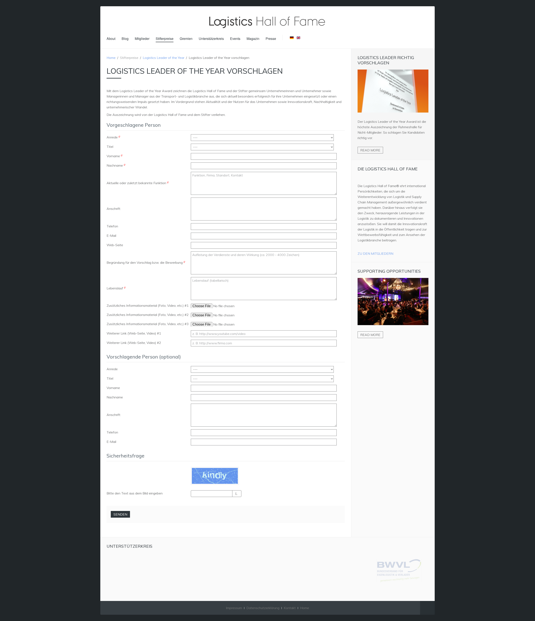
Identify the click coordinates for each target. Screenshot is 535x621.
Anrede (112, 137)
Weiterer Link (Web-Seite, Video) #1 (134, 333)
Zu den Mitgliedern (375, 253)
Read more (370, 150)
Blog (125, 38)
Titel (110, 146)
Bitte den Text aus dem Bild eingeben (135, 493)
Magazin (253, 38)
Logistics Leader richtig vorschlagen (386, 60)
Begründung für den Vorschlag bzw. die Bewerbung (145, 262)
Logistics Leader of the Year (163, 58)
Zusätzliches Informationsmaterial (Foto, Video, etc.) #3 (148, 324)
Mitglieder (142, 38)
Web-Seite (115, 245)
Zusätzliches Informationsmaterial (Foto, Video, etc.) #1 (148, 305)
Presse (271, 38)
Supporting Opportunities (389, 271)
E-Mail (111, 235)
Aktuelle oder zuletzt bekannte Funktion (137, 183)
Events (235, 38)
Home (111, 58)
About (111, 38)
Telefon (112, 226)
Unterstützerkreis (211, 38)
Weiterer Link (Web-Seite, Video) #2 (134, 343)
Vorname (114, 156)
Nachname (115, 165)
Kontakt (290, 608)
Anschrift (113, 209)
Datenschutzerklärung (262, 608)
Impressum (234, 608)
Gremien (186, 38)
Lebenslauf (115, 288)
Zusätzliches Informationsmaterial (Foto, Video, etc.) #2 (148, 315)
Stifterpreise (164, 38)
